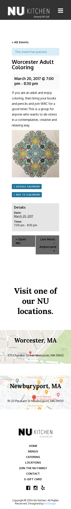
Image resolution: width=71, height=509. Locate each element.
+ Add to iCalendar (27, 194)
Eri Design (50, 503)
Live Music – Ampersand (47, 244)
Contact (33, 473)
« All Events (20, 42)
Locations (33, 462)
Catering (33, 457)
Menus (33, 451)
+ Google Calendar (27, 186)
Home (33, 445)
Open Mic (21, 241)
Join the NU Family (33, 468)
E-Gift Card (33, 479)
